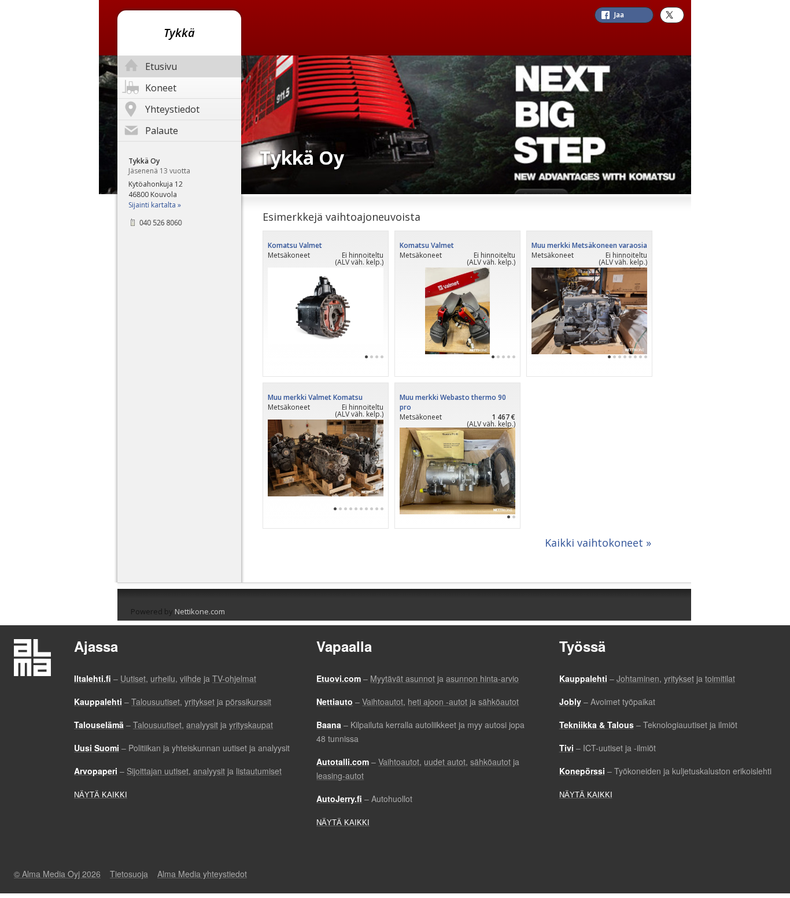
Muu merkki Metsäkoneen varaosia (589, 245)
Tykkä (179, 33)
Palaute (161, 130)
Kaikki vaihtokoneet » (598, 543)
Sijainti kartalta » (154, 205)
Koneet (160, 87)
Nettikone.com (200, 611)
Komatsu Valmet (295, 245)
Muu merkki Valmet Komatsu (315, 397)
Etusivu (161, 66)
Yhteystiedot (172, 109)
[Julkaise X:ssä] (672, 15)
